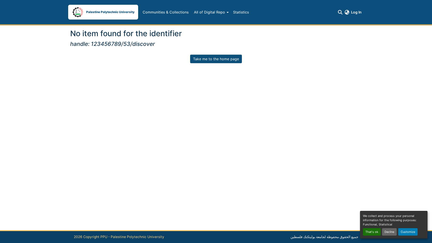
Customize (408, 232)
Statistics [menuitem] (241, 12)
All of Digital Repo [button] (209, 12)
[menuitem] (211, 12)
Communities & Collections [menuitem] (166, 12)
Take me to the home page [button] (216, 59)
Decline (389, 232)
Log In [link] (356, 12)
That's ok (371, 232)
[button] (103, 12)
